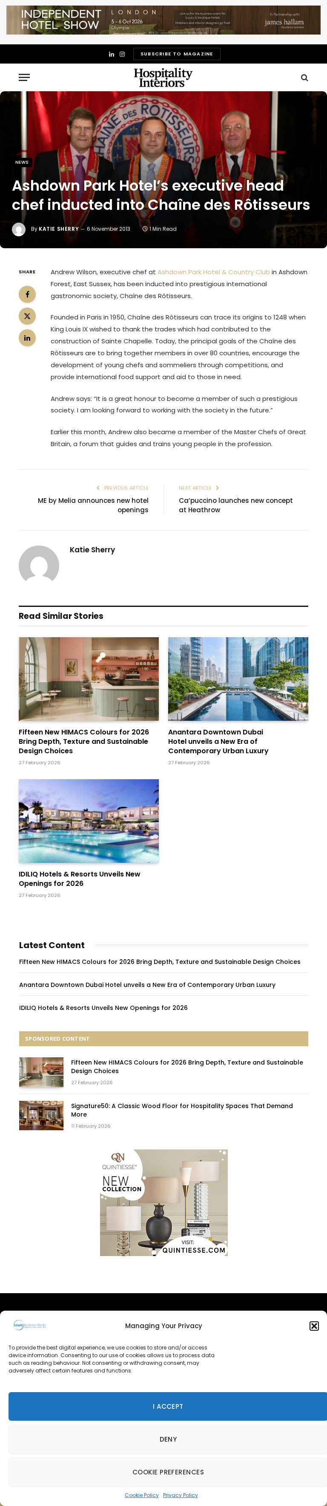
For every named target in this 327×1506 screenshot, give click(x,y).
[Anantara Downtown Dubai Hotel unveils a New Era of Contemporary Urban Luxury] (238, 679)
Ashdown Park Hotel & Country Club (214, 271)
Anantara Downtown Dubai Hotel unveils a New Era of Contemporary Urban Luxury (218, 741)
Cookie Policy (142, 1495)
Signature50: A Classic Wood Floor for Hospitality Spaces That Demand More (182, 1110)
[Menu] (24, 77)
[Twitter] (27, 316)
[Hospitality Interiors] (163, 77)
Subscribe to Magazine (177, 53)
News (22, 162)
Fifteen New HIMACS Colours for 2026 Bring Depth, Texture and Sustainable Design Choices (84, 741)
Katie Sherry (59, 228)
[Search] (303, 77)
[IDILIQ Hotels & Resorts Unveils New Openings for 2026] (89, 821)
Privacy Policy (180, 1495)
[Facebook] (27, 294)
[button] (314, 1326)
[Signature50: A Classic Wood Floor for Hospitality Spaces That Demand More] (41, 1115)
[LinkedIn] (27, 337)
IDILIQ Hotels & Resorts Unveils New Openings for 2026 (80, 879)
